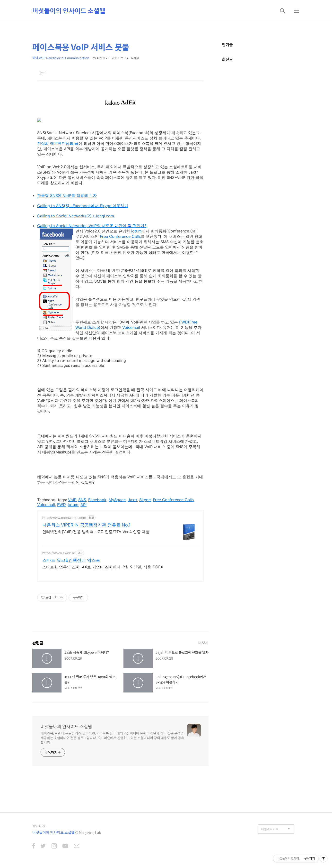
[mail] (76, 846)
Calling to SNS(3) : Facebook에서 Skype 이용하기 (82, 205)
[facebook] (33, 846)
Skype (145, 499)
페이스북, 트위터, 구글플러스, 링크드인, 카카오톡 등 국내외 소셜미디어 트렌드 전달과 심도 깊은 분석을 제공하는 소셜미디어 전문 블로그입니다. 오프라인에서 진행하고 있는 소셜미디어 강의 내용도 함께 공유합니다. (112, 737)
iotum (136, 231)
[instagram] (54, 846)
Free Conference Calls (120, 236)
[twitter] (43, 846)
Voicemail (131, 327)
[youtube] (65, 846)
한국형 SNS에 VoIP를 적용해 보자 (67, 195)
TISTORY (38, 826)
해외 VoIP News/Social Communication (60, 57)
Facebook (97, 499)
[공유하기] (55, 597)
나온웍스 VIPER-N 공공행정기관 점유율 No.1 (86, 524)
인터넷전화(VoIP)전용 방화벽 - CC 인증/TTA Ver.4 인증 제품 (96, 531)
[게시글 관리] (62, 597)
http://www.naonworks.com (64, 518)
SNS (82, 499)
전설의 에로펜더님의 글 (58, 143)
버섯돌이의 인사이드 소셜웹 (68, 10)
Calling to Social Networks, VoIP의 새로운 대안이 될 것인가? (91, 225)
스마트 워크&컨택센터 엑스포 (71, 560)
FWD (61, 504)
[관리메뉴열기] (323, 858)
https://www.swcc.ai (58, 553)
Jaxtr (132, 499)
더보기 (203, 643)
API (83, 504)
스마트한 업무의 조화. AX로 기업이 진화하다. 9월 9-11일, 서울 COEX (102, 566)
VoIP (72, 499)
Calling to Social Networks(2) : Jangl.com (75, 215)
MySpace (117, 499)
